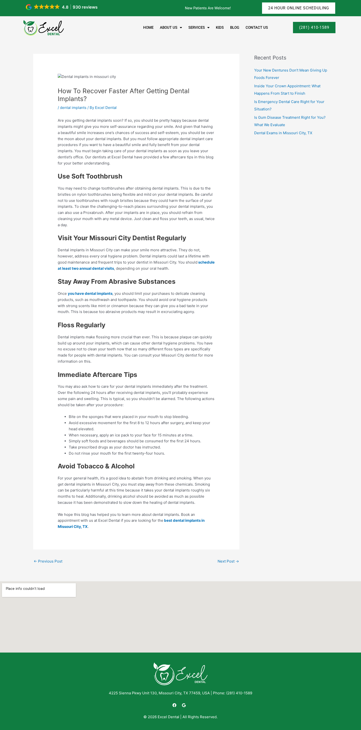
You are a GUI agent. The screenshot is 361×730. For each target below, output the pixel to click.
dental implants (73, 107)
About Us (168, 27)
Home (148, 27)
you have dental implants (90, 293)
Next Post (228, 561)
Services (196, 27)
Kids (220, 27)
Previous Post (48, 561)
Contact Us (257, 27)
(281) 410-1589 (239, 693)
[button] (62, 7)
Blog (234, 27)
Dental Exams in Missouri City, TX (283, 133)
